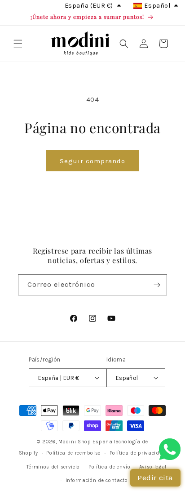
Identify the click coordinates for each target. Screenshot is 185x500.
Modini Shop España (85, 442)
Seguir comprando (92, 161)
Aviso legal (153, 467)
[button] (18, 44)
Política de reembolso (73, 453)
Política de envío (109, 467)
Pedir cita (155, 477)
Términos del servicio (53, 467)
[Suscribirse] (157, 284)
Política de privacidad (138, 453)
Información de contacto (97, 480)
